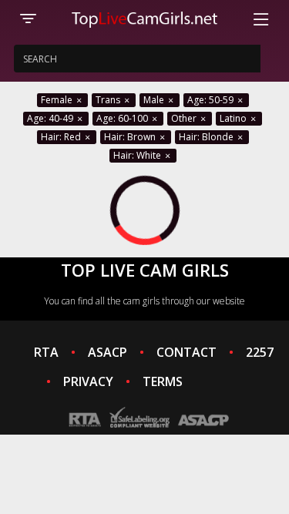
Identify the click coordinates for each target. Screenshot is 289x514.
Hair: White (138, 155)
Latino (234, 118)
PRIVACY (88, 381)
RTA (46, 352)
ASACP (107, 352)
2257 (260, 352)
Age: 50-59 (211, 99)
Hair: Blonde (207, 136)
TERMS (163, 381)
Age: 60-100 (123, 118)
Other (185, 118)
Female (58, 99)
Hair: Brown (131, 136)
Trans (109, 99)
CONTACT (186, 352)
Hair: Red (62, 136)
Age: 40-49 (51, 118)
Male (154, 99)
